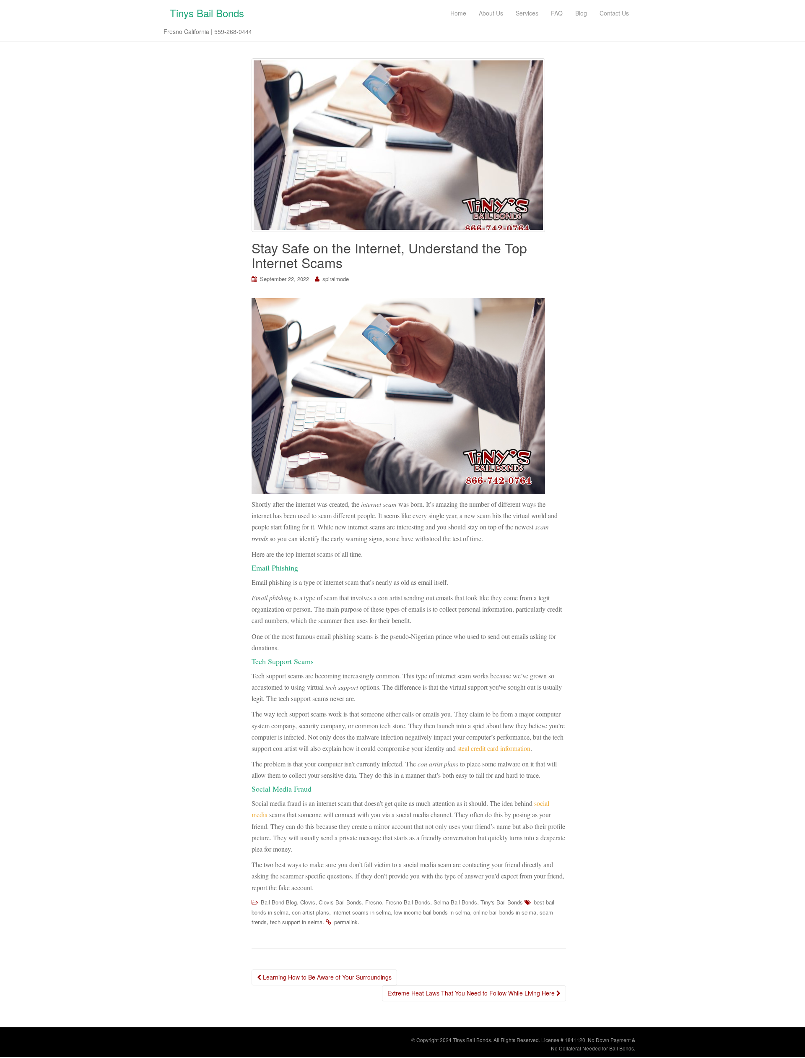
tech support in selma (296, 922)
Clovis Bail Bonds (340, 902)
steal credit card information (493, 748)
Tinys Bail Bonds (207, 12)
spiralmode (335, 279)
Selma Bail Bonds (455, 902)
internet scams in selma (361, 912)
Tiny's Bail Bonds (501, 902)
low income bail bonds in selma (432, 912)
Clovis (307, 902)
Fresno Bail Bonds (407, 902)
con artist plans (310, 912)
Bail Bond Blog (279, 902)
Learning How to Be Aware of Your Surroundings (326, 977)
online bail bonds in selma (504, 912)
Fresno (373, 902)
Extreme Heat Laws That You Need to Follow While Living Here (471, 993)
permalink (346, 922)
